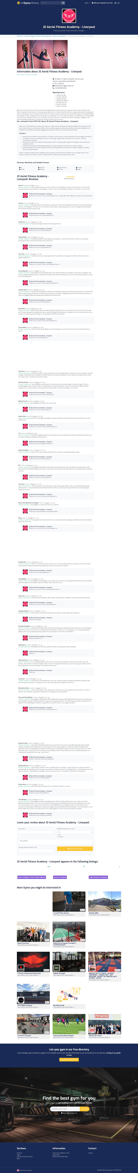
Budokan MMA (93, 913)
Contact (90, 1153)
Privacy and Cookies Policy (60, 1156)
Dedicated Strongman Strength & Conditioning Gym (64, 944)
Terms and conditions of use (61, 1153)
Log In (118, 3)
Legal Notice (56, 1155)
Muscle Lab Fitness (95, 1036)
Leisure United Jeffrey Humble (63, 1036)
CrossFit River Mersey (61, 913)
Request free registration (69, 1060)
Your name (21, 829)
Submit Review (76, 848)
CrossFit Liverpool (24, 1036)
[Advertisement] (95, 53)
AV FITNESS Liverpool (25, 1005)
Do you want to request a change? (27, 75)
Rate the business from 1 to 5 (65, 829)
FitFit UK (19, 36)
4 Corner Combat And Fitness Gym (29, 973)
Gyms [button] (87, 3)
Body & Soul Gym (23, 943)
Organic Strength (59, 973)
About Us (19, 1153)
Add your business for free (103, 3)
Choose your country (25, 1170)
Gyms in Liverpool (59, 36)
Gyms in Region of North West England (38, 36)
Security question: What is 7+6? (27, 847)
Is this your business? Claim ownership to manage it (69, 30)
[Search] (63, 3)
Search (85, 1109)
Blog (18, 1158)
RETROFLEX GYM (58, 1005)
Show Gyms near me (70, 1113)
